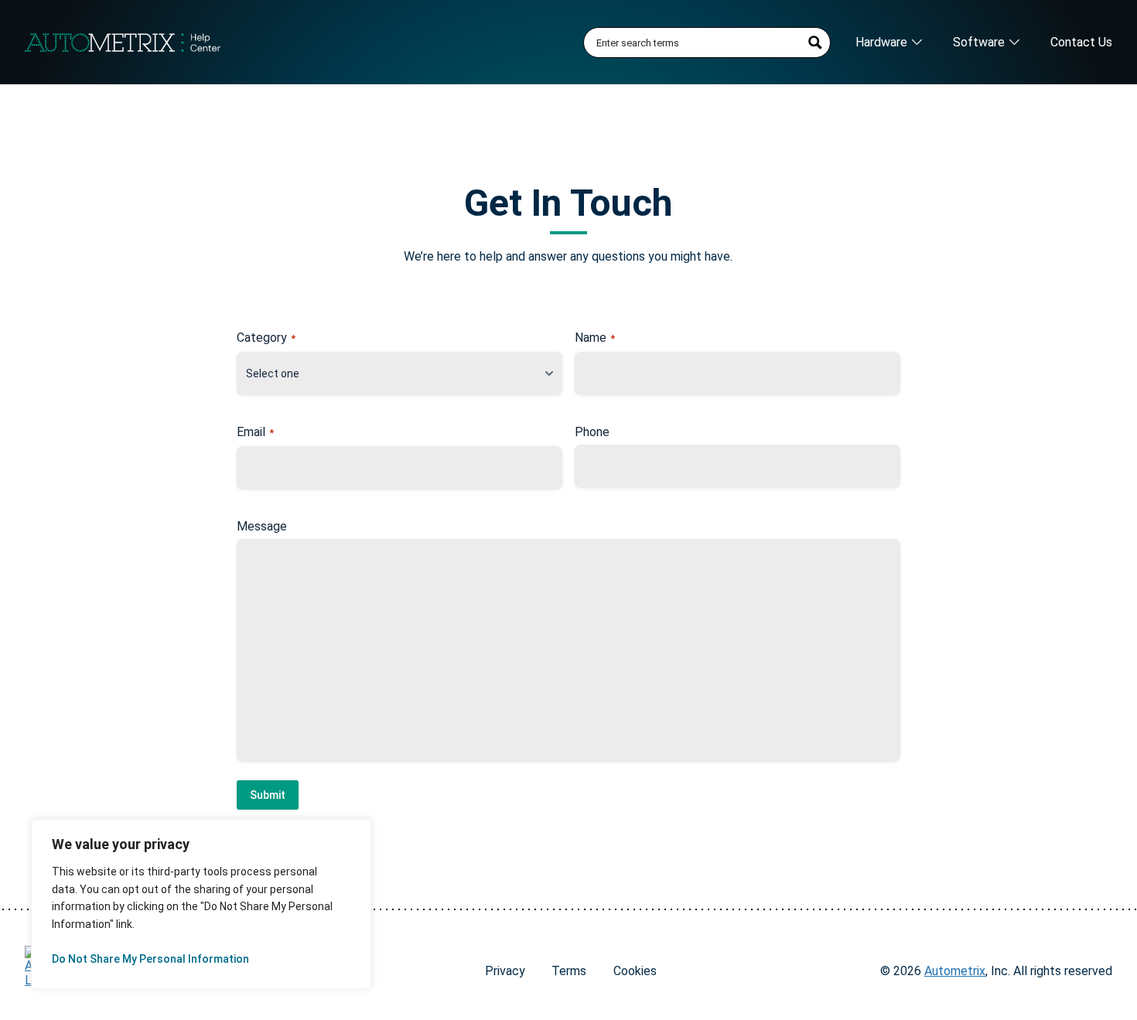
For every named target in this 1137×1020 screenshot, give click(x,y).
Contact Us (1081, 42)
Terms (568, 971)
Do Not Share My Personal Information (150, 959)
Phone (592, 432)
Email (255, 432)
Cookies (635, 971)
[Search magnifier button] (815, 42)
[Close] (342, 843)
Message (262, 526)
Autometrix (954, 971)
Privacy (505, 971)
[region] (201, 904)
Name (595, 338)
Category (266, 338)
